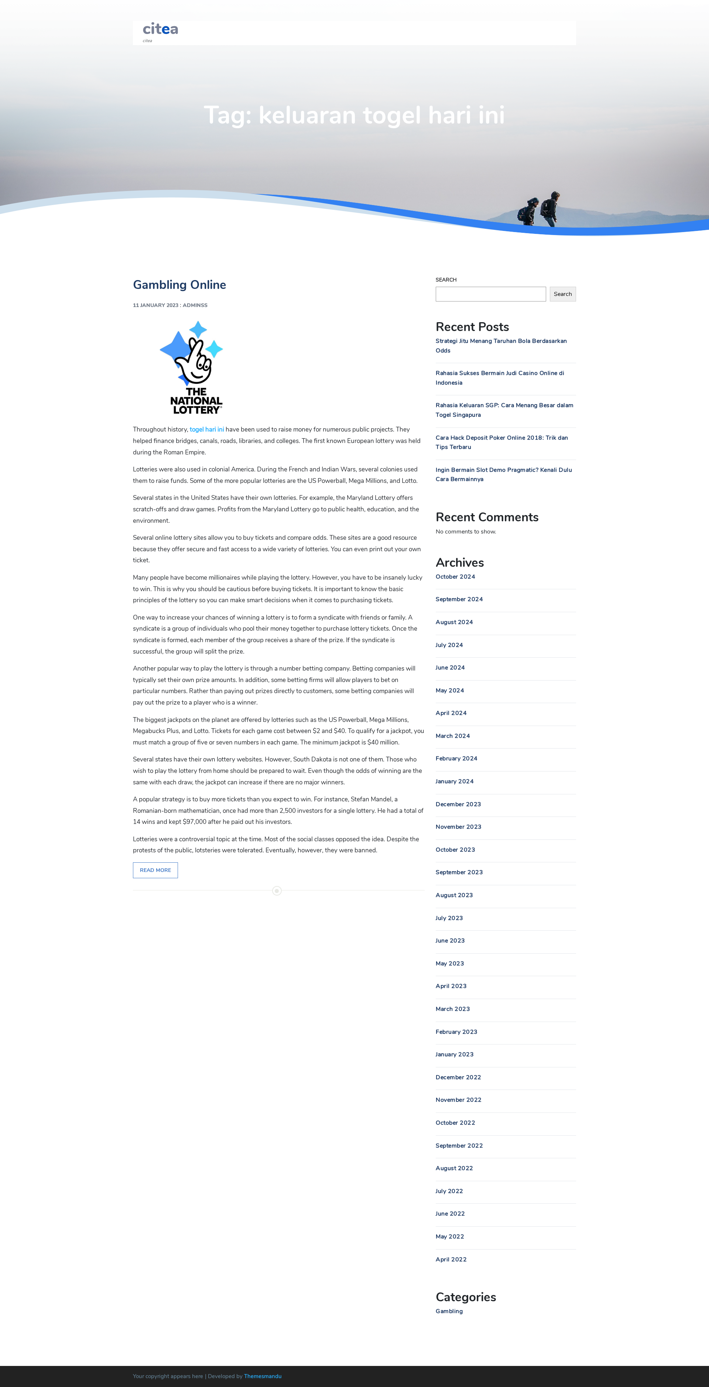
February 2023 (457, 1032)
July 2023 (449, 918)
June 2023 (450, 941)
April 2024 (451, 713)
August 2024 (454, 622)
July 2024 (449, 645)
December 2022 (459, 1077)
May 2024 (450, 690)
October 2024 (455, 577)
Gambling (449, 1311)
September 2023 (459, 872)
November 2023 (459, 827)
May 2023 (450, 964)
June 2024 (450, 668)
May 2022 (450, 1237)
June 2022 (450, 1214)
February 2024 (457, 758)
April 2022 (451, 1259)
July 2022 (449, 1191)
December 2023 (459, 804)
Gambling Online (179, 285)
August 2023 (454, 895)
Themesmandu (263, 1376)
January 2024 (455, 781)
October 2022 (455, 1123)
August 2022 (454, 1168)
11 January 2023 (155, 305)
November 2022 (459, 1100)
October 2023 (455, 850)
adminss (195, 305)
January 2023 (455, 1054)
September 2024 (459, 599)
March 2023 (453, 1009)
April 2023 (451, 986)
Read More (155, 870)
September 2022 (459, 1146)
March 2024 (453, 736)
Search (446, 279)
